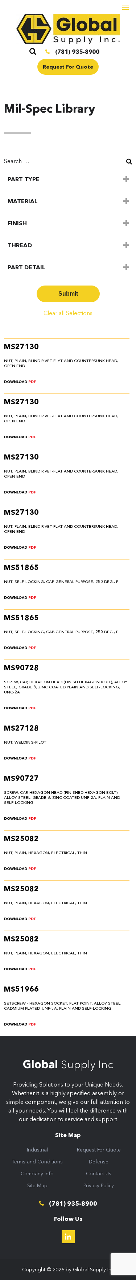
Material (23, 201)
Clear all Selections (68, 313)
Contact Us (98, 1173)
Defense (98, 1161)
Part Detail (26, 267)
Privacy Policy (98, 1185)
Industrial (37, 1149)
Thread (20, 245)
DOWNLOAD (20, 381)
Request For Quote (68, 67)
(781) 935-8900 (76, 51)
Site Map (37, 1185)
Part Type (24, 179)
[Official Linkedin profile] (68, 1236)
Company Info (37, 1173)
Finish (17, 223)
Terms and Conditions (37, 1161)
